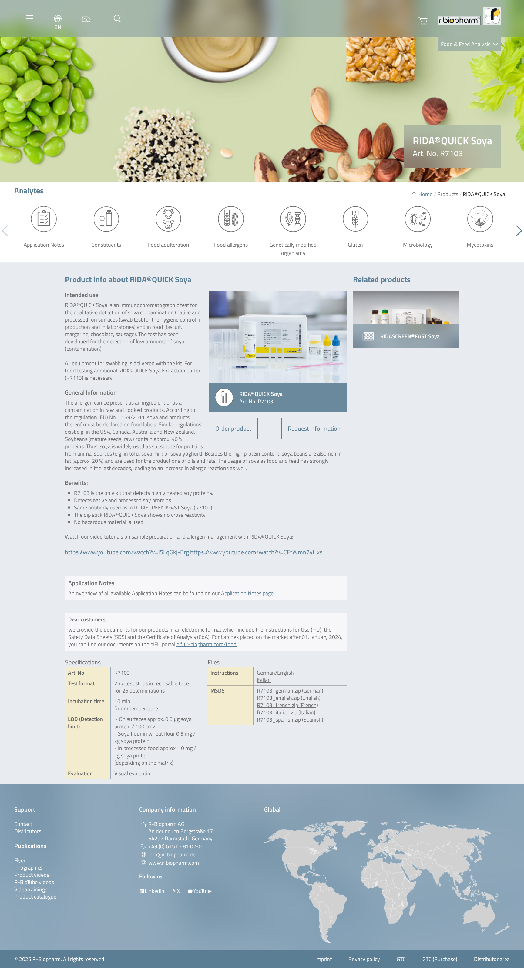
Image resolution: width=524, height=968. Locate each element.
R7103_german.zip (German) (290, 690)
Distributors (27, 831)
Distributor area (492, 959)
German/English (275, 673)
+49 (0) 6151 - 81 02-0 (175, 846)
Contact (23, 824)
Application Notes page (247, 593)
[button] (517, 231)
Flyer (19, 860)
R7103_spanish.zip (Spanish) (290, 720)
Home (425, 194)
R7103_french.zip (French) (287, 705)
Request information (314, 428)
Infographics (28, 867)
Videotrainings (30, 889)
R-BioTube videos (34, 882)
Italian (264, 680)
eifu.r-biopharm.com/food (206, 644)
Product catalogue (35, 897)
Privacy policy (364, 959)
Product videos (31, 875)
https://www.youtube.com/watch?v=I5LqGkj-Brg (127, 552)
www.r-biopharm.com (173, 863)
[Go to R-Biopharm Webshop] (423, 21)
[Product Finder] (86, 18)
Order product (233, 428)
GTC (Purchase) (439, 959)
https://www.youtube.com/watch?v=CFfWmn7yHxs (256, 552)
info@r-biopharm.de (172, 854)
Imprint (323, 959)
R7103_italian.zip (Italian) (286, 712)
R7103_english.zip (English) (289, 698)
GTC (401, 959)
